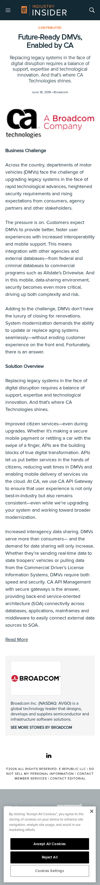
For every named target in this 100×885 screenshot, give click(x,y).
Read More (16, 639)
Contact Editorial (68, 779)
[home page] (44, 10)
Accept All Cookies (50, 844)
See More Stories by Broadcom (41, 727)
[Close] (91, 811)
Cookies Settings (49, 871)
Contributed (50, 28)
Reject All (50, 857)
